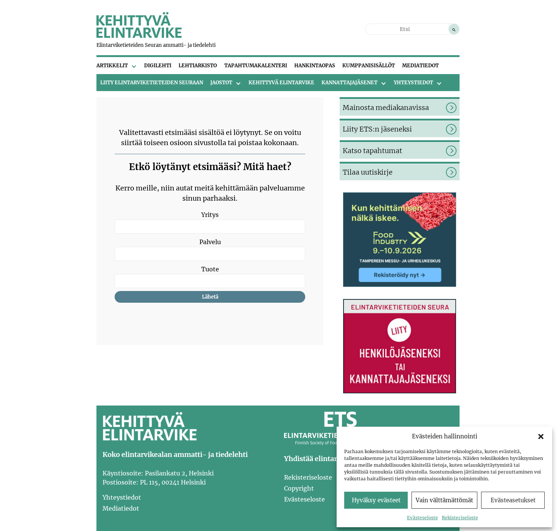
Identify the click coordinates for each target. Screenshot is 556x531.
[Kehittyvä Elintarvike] (139, 35)
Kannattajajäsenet (349, 82)
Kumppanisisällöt (368, 65)
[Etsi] (454, 29)
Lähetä (210, 297)
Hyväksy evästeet (376, 500)
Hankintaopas (314, 65)
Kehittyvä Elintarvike (281, 82)
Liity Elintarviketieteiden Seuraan (151, 82)
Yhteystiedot (413, 82)
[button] (541, 436)
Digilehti (157, 65)
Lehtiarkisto (198, 65)
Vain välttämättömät (444, 500)
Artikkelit (112, 65)
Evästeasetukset (513, 500)
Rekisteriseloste (460, 517)
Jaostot (221, 82)
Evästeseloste (422, 517)
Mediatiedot (420, 65)
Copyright (299, 488)
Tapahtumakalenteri (255, 65)
